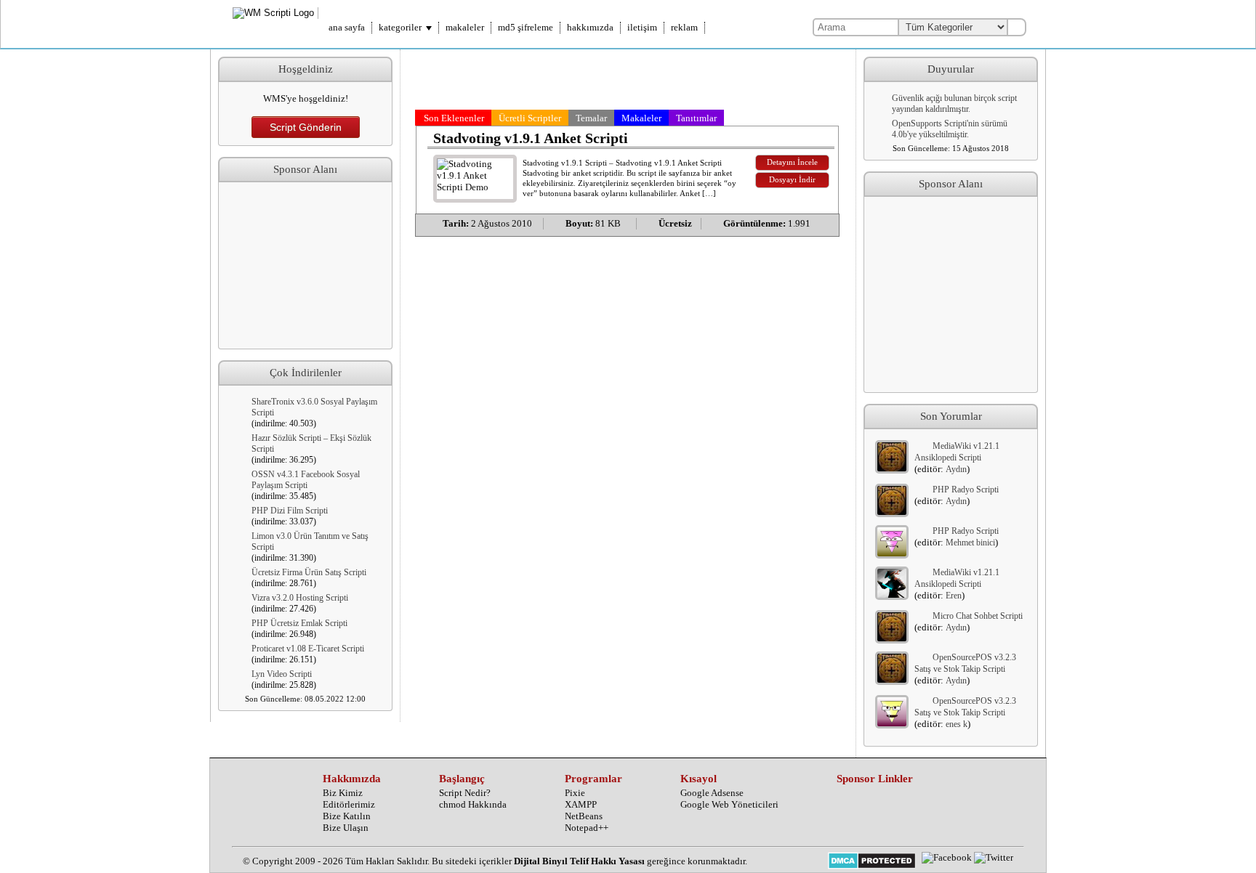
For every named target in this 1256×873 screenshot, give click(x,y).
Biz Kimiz (343, 792)
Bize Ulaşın (346, 827)
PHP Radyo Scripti (966, 489)
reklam (684, 27)
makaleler (465, 27)
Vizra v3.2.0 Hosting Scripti (299, 598)
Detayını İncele (792, 162)
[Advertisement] (305, 265)
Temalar (591, 118)
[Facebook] (947, 858)
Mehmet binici (970, 542)
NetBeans (584, 816)
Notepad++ (586, 827)
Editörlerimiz (349, 804)
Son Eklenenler (454, 118)
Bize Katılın (347, 816)
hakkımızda (590, 27)
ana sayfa (347, 27)
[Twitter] (993, 858)
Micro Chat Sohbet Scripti (978, 616)
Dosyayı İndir (792, 180)
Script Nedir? (465, 792)
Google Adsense (712, 792)
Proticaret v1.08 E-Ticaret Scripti (307, 648)
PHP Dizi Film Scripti (289, 510)
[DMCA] (872, 862)
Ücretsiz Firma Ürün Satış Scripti (308, 572)
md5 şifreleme (525, 27)
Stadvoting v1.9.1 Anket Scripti (530, 138)
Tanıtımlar (696, 118)
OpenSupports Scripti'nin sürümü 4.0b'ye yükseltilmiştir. (949, 128)
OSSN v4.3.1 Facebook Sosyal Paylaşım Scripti (305, 479)
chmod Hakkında (473, 804)
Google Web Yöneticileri (729, 804)
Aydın (956, 469)
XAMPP (581, 804)
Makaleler (641, 118)
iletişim (642, 27)
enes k (956, 724)
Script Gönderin (306, 127)
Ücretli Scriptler (530, 118)
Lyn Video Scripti (281, 674)
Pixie (575, 792)
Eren (954, 595)
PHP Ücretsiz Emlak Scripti (299, 623)
